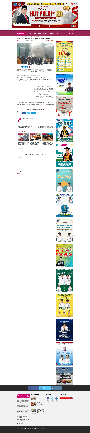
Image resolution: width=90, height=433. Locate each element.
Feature (34, 33)
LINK (43, 109)
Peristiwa (52, 40)
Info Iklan (42, 428)
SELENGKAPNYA (19, 417)
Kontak (29, 428)
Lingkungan (45, 33)
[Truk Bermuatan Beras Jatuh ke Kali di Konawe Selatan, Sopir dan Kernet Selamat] (23, 137)
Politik (39, 33)
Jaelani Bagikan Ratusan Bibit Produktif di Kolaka (40, 398)
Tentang (21, 428)
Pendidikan (52, 33)
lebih (61, 33)
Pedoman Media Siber (36, 428)
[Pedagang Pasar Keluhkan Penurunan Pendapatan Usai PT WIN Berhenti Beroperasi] (47, 137)
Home (30, 33)
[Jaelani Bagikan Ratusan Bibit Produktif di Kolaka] (33, 398)
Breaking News (48, 40)
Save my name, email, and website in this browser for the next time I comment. (31, 171)
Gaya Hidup (18, 30)
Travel (57, 33)
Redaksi (25, 428)
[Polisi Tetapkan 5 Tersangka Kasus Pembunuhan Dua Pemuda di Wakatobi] (35, 137)
